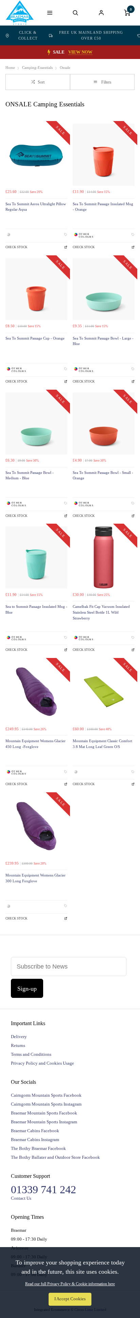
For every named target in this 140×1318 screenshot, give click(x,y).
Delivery (19, 1036)
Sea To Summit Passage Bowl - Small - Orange (103, 475)
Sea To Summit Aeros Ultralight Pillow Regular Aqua (35, 207)
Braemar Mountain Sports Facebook (44, 1112)
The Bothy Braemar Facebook (38, 1148)
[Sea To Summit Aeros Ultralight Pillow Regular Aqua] (36, 155)
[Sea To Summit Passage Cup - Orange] (36, 289)
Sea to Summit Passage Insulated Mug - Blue (36, 609)
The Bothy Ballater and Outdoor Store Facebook (55, 1157)
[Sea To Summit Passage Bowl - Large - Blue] (104, 289)
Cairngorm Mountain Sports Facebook (46, 1095)
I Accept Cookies (70, 1299)
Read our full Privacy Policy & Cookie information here (70, 1284)
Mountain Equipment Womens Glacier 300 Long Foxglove (35, 878)
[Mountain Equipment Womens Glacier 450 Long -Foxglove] (36, 692)
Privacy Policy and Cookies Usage (42, 1063)
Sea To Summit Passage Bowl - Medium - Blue (29, 475)
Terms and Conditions (31, 1054)
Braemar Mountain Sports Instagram (44, 1121)
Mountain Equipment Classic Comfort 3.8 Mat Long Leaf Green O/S (102, 744)
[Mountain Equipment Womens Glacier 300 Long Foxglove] (36, 826)
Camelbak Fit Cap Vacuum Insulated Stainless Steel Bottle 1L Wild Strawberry (101, 612)
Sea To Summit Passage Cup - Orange (35, 338)
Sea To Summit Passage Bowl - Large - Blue (103, 341)
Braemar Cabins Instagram (35, 1139)
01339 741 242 (43, 1189)
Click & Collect (28, 35)
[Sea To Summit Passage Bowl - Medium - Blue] (36, 423)
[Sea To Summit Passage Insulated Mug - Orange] (104, 155)
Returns (18, 1045)
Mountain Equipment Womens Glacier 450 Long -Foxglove (35, 744)
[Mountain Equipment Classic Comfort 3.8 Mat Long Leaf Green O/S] (104, 692)
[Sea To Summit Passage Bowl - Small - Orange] (104, 423)
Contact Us (21, 1198)
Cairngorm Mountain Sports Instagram (46, 1104)
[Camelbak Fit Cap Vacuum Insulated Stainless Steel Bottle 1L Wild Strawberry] (104, 557)
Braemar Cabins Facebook (35, 1130)
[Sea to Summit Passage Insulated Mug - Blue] (36, 557)
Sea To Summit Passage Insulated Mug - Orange (103, 207)
